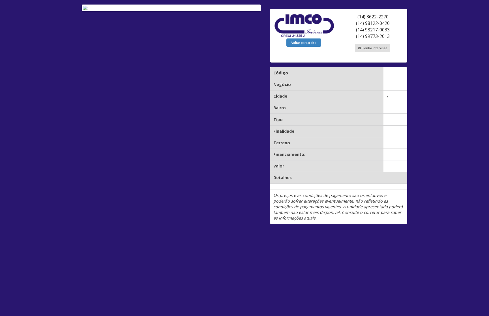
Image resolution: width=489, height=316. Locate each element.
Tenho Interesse (374, 48)
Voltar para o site (303, 42)
